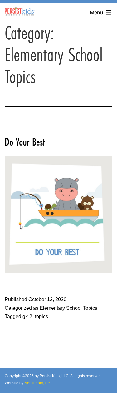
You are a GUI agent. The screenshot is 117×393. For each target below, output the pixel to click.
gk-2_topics (35, 316)
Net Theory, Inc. (37, 383)
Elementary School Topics (68, 308)
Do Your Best (25, 142)
